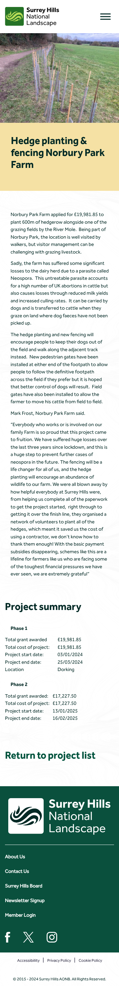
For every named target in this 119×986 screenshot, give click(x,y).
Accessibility (28, 960)
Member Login (20, 915)
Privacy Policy (59, 960)
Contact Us (17, 871)
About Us (15, 857)
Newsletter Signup (25, 900)
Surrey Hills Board (23, 886)
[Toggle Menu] (105, 16)
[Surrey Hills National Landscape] (32, 16)
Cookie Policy (90, 960)
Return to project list (50, 755)
